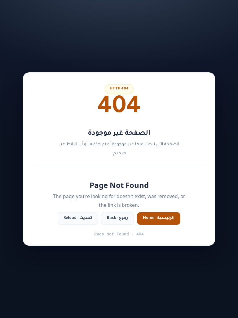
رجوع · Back (117, 218)
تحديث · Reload (78, 218)
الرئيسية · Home (158, 218)
